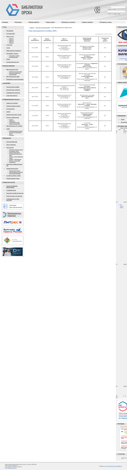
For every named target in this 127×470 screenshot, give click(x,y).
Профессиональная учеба (15, 71)
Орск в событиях (11, 144)
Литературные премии (12, 87)
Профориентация (13, 57)
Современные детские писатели (12, 199)
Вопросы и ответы (68, 22)
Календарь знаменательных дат (14, 165)
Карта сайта (50, 22)
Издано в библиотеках (12, 117)
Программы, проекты (12, 53)
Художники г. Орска (14, 151)
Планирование (12, 74)
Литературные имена (14, 152)
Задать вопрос (87, 22)
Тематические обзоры (14, 170)
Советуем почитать (11, 95)
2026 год (11, 38)
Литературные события (13, 90)
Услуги (8, 47)
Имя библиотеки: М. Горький (14, 126)
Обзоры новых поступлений (16, 172)
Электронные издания (14, 123)
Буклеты (11, 119)
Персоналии (12, 162)
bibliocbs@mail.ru (12, 468)
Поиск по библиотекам (114, 14)
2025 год (11, 40)
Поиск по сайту (112, 9)
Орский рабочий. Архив (12, 178)
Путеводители (10, 109)
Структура (9, 45)
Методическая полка (12, 69)
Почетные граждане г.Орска (16, 149)
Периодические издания (13, 106)
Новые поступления (12, 103)
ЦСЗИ (8, 129)
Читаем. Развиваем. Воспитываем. (12, 186)
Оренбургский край (11, 142)
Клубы (8, 59)
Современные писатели (13, 92)
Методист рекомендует (15, 73)
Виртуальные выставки (12, 76)
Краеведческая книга (12, 168)
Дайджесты (12, 121)
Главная (5, 22)
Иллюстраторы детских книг (14, 196)
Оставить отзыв (106, 22)
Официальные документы (13, 50)
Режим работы (34, 22)
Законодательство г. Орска (13, 114)
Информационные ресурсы (15, 131)
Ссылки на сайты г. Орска (13, 175)
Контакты (18, 22)
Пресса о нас (10, 36)
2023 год (11, 42)
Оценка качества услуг (12, 62)
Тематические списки (14, 122)
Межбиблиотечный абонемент (15, 79)
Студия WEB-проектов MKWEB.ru (113, 466)
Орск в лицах (10, 147)
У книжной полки (11, 190)
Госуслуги (11, 135)
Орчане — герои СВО (14, 160)
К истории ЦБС (10, 33)
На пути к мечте (121, 206)
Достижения (9, 30)
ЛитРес (8, 111)
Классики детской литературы (14, 193)
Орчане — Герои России (15, 159)
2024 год (11, 41)
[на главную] (24, 9)
